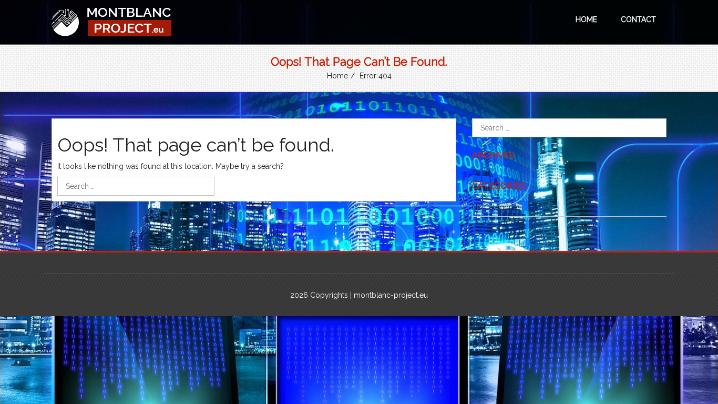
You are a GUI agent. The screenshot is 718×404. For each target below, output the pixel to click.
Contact (638, 19)
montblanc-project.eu (391, 295)
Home (586, 19)
